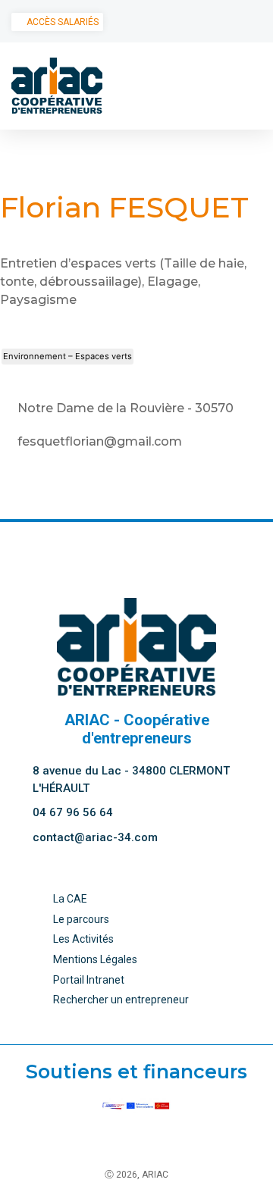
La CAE (70, 899)
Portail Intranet (88, 980)
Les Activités (83, 939)
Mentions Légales (95, 959)
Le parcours (81, 919)
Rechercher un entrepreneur (121, 999)
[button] (251, 85)
